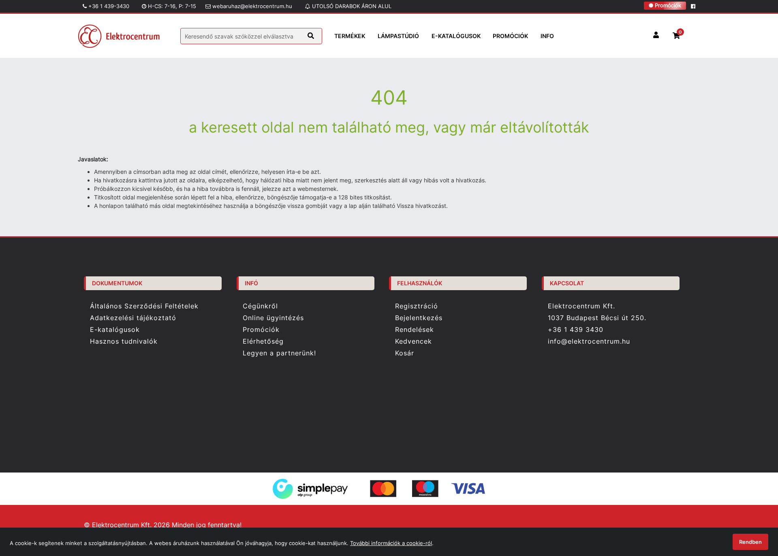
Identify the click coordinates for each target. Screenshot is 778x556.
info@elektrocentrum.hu (589, 341)
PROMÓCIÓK (510, 35)
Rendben (750, 542)
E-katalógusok (115, 330)
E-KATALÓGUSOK (456, 35)
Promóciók (667, 5)
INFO (547, 35)
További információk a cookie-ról (391, 543)
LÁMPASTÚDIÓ (398, 35)
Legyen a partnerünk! (279, 353)
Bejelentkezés (418, 318)
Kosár (404, 353)
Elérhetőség (263, 341)
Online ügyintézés (273, 318)
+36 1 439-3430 (108, 6)
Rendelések (414, 330)
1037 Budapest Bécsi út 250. (597, 318)
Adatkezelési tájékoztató (133, 318)
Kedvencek (413, 341)
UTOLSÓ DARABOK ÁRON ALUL (350, 6)
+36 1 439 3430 (575, 329)
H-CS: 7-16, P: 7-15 (171, 6)
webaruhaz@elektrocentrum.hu (251, 6)
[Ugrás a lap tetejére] (753, 506)
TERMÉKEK (349, 35)
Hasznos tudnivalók (124, 341)
